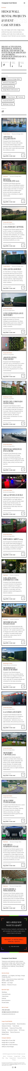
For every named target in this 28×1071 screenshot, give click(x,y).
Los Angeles (12, 975)
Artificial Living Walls (9, 82)
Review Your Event (22, 1058)
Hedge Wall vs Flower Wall (8, 1040)
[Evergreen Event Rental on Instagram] (12, 1067)
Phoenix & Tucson (11, 984)
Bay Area (8, 977)
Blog (7, 1058)
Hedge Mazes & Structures (10, 89)
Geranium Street (13, 1064)
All (3, 79)
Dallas (7, 980)
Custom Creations (8, 86)
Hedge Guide (17, 1056)
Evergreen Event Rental (9, 3)
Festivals (20, 97)
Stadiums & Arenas (6, 1026)
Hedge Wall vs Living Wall (8, 1042)
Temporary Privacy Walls (15, 1028)
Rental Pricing (5, 1034)
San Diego (17, 975)
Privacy (14, 1059)
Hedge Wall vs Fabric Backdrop (10, 1044)
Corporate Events (8, 100)
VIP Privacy (21, 1030)
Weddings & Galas (8, 104)
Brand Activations (6, 1000)
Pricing (23, 1056)
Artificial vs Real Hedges (8, 1046)
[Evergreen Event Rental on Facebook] (15, 1067)
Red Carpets (5, 1028)
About (4, 1056)
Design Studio (13, 1058)
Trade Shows (11, 97)
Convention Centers (12, 1030)
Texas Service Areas (12, 979)
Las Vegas (10, 982)
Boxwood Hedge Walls (14, 79)
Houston (12, 980)
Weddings (4, 992)
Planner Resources (15, 1032)
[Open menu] (24, 3)
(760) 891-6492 (6, 1010)
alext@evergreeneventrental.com (10, 1012)
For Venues (9, 1056)
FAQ (3, 1058)
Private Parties (5, 1002)
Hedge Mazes (5, 1032)
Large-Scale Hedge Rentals (9, 1023)
